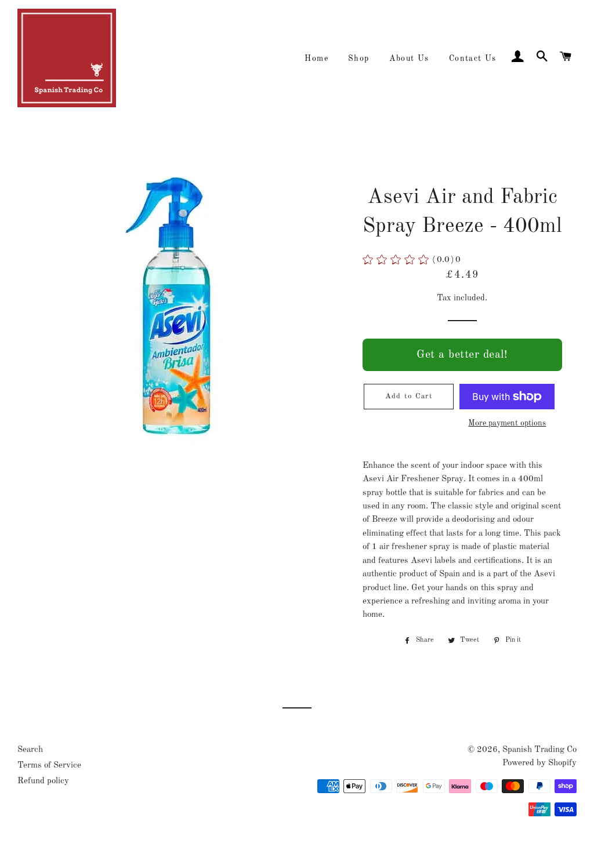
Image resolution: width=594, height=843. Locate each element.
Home (316, 58)
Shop (359, 58)
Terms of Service (49, 765)
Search (30, 750)
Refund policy (43, 781)
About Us (409, 58)
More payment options (507, 423)
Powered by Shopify (539, 763)
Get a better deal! (462, 355)
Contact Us (473, 58)
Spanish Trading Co (539, 750)
